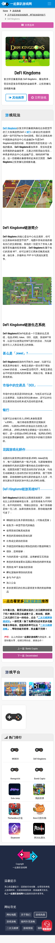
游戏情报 (28, 928)
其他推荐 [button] (18, 97)
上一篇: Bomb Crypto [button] (27, 648)
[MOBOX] (14, 750)
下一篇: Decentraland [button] (27, 655)
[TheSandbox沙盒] (14, 809)
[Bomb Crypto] (39, 770)
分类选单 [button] (29, 25)
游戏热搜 (16, 11)
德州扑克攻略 (28, 921)
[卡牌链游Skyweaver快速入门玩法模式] (14, 829)
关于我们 (25, 914)
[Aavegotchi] (14, 770)
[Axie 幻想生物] (39, 809)
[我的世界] (39, 789)
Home (5, 11)
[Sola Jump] (14, 789)
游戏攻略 (11, 921)
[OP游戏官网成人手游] (14, 717)
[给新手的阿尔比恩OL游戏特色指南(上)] (39, 829)
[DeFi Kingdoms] (39, 750)
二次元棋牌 (12, 928)
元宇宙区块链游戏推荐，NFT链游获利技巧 (26, 15)
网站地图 (11, 914)
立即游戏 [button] (40, 97)
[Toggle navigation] (49, 4)
